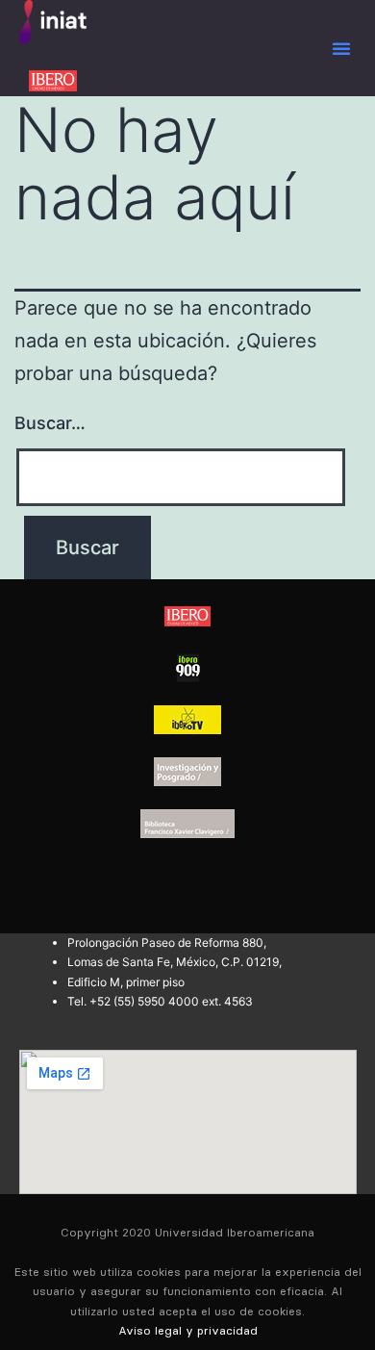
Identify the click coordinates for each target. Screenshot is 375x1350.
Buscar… (50, 423)
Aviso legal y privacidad (188, 1330)
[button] (341, 48)
